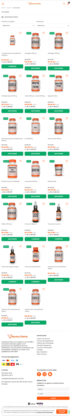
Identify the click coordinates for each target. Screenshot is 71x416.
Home (3, 8)
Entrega (40, 350)
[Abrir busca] (64, 4)
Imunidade (16, 8)
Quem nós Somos (43, 339)
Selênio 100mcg (6, 224)
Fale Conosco (42, 354)
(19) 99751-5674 (7, 375)
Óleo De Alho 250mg (54, 139)
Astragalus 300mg (30, 53)
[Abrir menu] (3, 4)
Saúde (9, 8)
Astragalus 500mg (54, 53)
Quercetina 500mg (31, 181)
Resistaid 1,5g (52, 181)
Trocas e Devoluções (44, 347)
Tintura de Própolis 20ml (32, 267)
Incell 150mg (29, 139)
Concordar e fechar (62, 411)
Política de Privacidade (45, 343)
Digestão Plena (52, 96)
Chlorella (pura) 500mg (9, 96)
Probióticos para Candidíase (10, 181)
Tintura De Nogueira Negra (9, 267)
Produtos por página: (8, 21)
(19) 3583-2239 (6, 373)
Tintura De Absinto (31, 224)
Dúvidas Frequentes (44, 345)
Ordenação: (40, 21)
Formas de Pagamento (45, 341)
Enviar (53, 398)
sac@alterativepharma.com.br (12, 379)
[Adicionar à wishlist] (20, 33)
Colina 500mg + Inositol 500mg (35, 96)
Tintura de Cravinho (54, 224)
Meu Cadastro (42, 352)
